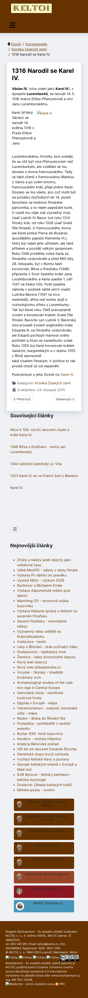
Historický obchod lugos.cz (47, 874)
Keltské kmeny (47, 845)
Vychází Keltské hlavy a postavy (43, 759)
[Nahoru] (80, 990)
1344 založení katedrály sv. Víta (36, 464)
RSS (62, 983)
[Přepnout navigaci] (12, 25)
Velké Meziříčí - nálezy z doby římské (47, 570)
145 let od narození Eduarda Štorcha (46, 749)
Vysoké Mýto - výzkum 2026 (40, 580)
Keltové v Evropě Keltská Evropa (47, 818)
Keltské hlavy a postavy (47, 830)
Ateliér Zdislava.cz (48, 903)
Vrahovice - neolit (31, 641)
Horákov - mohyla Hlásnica (39, 739)
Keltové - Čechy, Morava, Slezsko (47, 803)
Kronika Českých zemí (53, 383)
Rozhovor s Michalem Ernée (39, 585)
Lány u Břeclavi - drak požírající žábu (47, 647)
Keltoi (73, 952)
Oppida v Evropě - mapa (37, 703)
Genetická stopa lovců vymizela (43, 754)
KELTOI (10, 967)
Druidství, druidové (47, 859)
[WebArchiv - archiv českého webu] (30, 983)
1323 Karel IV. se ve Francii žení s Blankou (44, 476)
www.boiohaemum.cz (65, 975)
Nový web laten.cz (32, 662)
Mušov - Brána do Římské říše (41, 718)
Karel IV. (67, 374)
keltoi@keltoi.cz (47, 944)
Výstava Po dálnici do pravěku (41, 575)
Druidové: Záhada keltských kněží (44, 785)
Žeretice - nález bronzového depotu (46, 657)
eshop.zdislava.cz (47, 888)
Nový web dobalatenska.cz (39, 667)
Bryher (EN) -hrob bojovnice (40, 734)
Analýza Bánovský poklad (38, 744)
